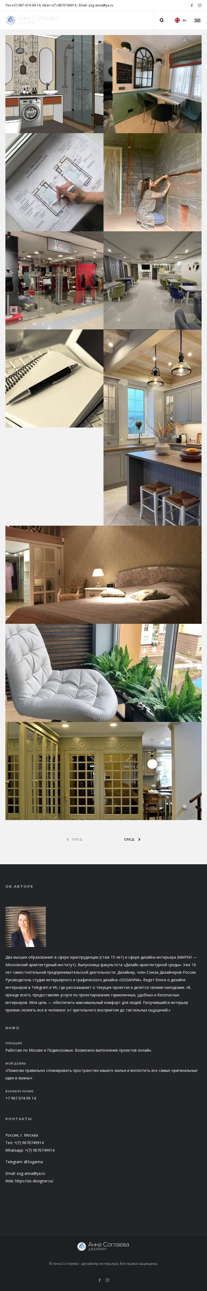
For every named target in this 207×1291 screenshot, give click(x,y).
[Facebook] (192, 5)
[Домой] (103, 1246)
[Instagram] (199, 5)
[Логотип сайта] (32, 20)
